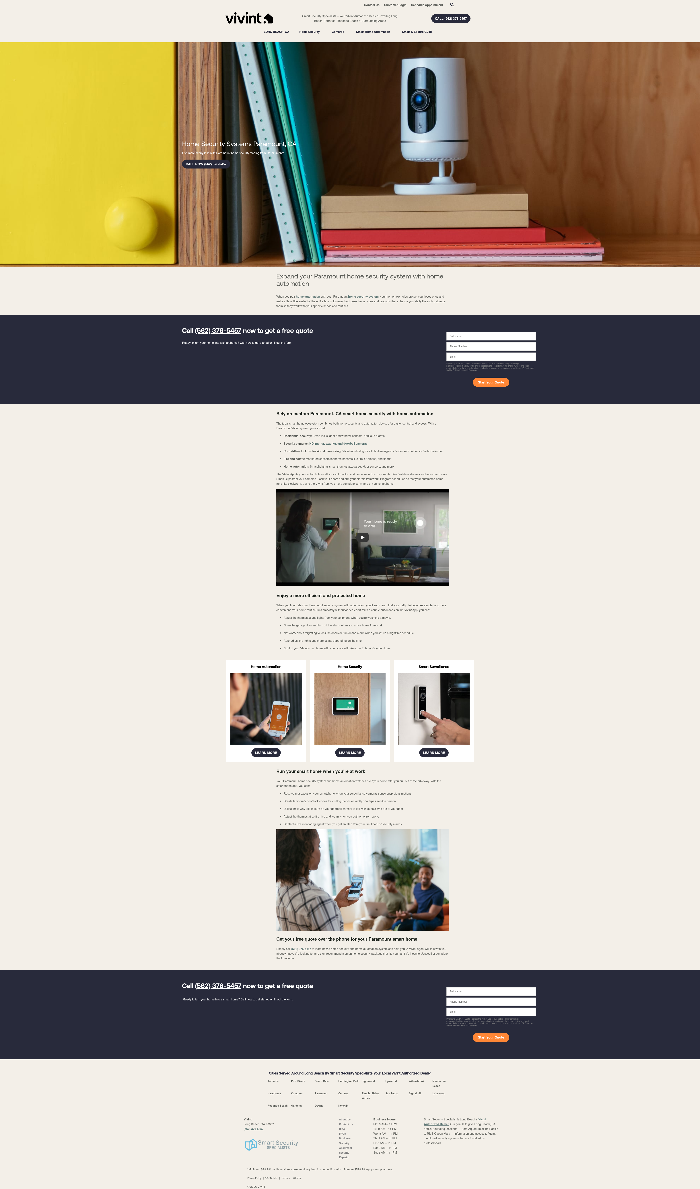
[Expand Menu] (321, 32)
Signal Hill (415, 1093)
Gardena (296, 1105)
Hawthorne (274, 1093)
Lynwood (391, 1081)
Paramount (321, 1093)
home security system (363, 296)
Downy (319, 1105)
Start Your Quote (491, 382)
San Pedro (391, 1093)
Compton (297, 1093)
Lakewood (438, 1093)
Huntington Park (348, 1081)
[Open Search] (452, 4)
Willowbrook (416, 1081)
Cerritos (343, 1093)
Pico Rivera (298, 1081)
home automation (308, 296)
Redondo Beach (278, 1105)
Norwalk (343, 1105)
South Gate (322, 1081)
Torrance (273, 1081)
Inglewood (368, 1081)
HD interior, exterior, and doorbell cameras (338, 443)
